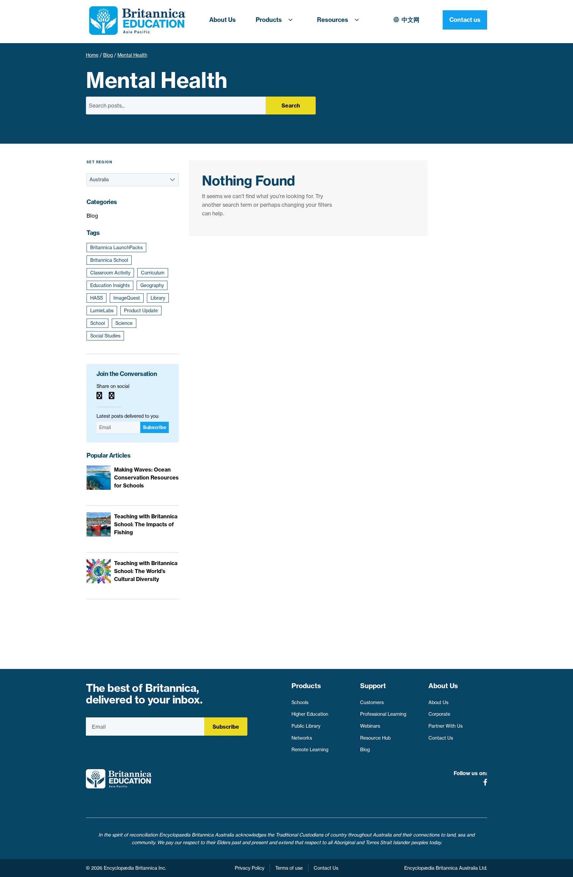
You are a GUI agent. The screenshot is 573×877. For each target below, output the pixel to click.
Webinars (370, 726)
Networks (301, 738)
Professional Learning (383, 714)
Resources (332, 20)
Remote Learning (309, 750)
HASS (96, 298)
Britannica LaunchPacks (116, 248)
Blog (108, 55)
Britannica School (109, 260)
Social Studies (105, 336)
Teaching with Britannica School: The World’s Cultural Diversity (145, 571)
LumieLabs (101, 311)
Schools (299, 702)
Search (291, 105)
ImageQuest (126, 298)
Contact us (464, 20)
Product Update (141, 311)
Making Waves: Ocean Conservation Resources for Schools (146, 477)
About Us (222, 20)
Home (92, 55)
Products (269, 20)
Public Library (305, 726)
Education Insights (110, 285)
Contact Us (440, 738)
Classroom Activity (110, 273)
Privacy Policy (249, 868)
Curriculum (152, 273)
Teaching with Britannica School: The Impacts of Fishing (145, 524)
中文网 (410, 20)
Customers (372, 702)
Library (158, 298)
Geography (152, 285)
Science (124, 323)
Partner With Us (445, 726)
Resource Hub (375, 738)
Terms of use (289, 868)
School (97, 323)
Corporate (439, 714)
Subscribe (154, 427)
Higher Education (309, 714)
